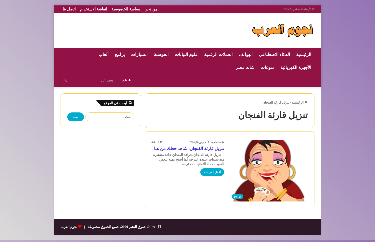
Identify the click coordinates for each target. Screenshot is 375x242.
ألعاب (104, 54)
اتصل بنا (69, 9)
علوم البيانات (186, 54)
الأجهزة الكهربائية (296, 67)
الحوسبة (161, 54)
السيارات (139, 54)
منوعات (268, 67)
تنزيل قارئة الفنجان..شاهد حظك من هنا (189, 148)
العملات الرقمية (218, 54)
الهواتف (246, 54)
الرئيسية (303, 54)
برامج (120, 54)
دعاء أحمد (216, 142)
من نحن (151, 9)
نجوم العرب (69, 227)
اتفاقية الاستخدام (93, 9)
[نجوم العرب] (282, 30)
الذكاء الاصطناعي (274, 54)
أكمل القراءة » (212, 172)
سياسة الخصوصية (126, 9)
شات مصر (245, 67)
